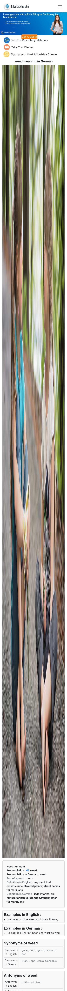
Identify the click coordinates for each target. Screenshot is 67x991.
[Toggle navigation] (60, 7)
